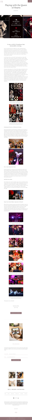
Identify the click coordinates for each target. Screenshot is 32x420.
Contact (25, 393)
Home (5, 393)
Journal (21, 393)
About (9, 393)
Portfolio (17, 393)
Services (12, 393)
